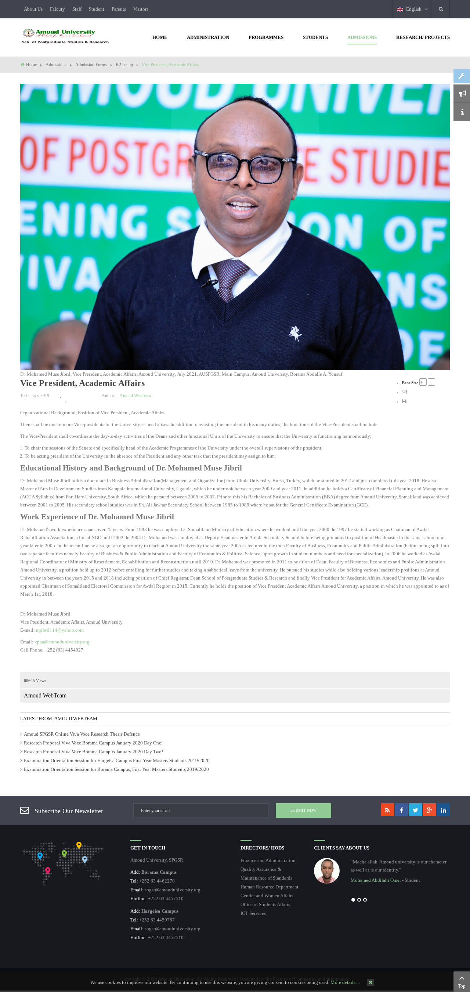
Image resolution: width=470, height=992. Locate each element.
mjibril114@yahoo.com (60, 630)
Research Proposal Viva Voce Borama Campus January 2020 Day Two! (93, 751)
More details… (345, 982)
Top (462, 986)
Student (96, 9)
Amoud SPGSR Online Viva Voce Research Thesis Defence (82, 734)
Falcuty (57, 9)
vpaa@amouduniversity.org (62, 642)
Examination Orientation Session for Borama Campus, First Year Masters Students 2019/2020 (116, 769)
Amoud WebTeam (135, 395)
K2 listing (124, 64)
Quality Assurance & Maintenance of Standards (266, 873)
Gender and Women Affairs (267, 895)
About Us (33, 9)
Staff (77, 9)
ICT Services (253, 913)
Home (31, 64)
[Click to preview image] (235, 226)
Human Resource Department (270, 887)
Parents (119, 9)
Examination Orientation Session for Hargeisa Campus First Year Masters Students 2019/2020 (117, 760)
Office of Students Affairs (265, 904)
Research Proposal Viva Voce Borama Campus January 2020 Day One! (93, 743)
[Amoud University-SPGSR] (65, 36)
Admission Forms (91, 64)
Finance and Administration (268, 860)
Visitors (140, 9)
